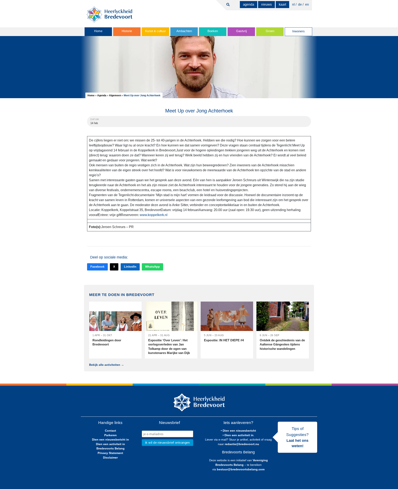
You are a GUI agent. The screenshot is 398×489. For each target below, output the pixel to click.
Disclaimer (110, 457)
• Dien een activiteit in (238, 435)
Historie (127, 31)
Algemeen (115, 95)
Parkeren (110, 435)
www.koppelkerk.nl (153, 215)
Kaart (282, 4)
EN (307, 4)
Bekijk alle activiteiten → (106, 364)
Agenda (248, 4)
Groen (270, 31)
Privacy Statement (110, 453)
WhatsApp (152, 266)
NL (293, 4)
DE (300, 4)
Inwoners (298, 31)
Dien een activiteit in (110, 444)
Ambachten (184, 31)
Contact (110, 430)
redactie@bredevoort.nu (242, 444)
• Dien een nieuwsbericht (238, 430)
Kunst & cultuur (155, 31)
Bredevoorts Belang (110, 448)
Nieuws (266, 4)
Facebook (97, 266)
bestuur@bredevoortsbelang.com (241, 469)
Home (98, 31)
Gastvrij (241, 31)
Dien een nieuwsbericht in (110, 439)
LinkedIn (130, 266)
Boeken (212, 31)
